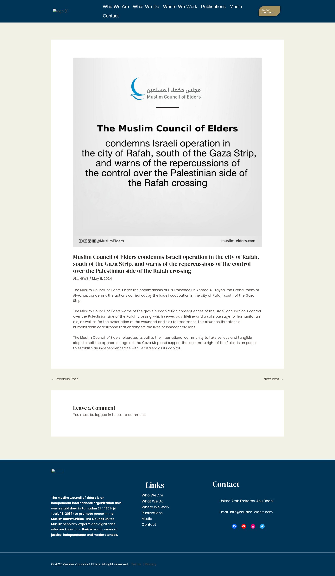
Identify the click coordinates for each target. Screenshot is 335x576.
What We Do (146, 6)
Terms (136, 564)
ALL (75, 278)
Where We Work (180, 6)
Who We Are (116, 6)
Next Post (273, 379)
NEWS (84, 278)
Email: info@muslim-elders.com (246, 512)
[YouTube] (243, 526)
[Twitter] (262, 526)
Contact (111, 15)
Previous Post (65, 379)
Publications (213, 6)
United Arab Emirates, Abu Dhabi (246, 501)
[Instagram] (253, 526)
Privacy (150, 564)
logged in (103, 414)
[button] (270, 11)
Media (236, 6)
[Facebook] (234, 526)
